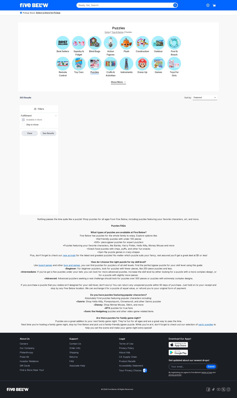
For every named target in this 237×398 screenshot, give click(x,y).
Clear (29, 133)
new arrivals (69, 255)
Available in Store (34, 119)
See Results (48, 133)
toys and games (72, 265)
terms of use (207, 372)
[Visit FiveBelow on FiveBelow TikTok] (213, 389)
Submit (211, 366)
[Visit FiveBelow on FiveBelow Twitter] (223, 389)
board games (45, 265)
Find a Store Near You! (32, 370)
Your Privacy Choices (130, 370)
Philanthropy (26, 352)
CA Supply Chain (128, 356)
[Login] (208, 5)
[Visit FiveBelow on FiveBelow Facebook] (208, 389)
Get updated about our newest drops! (189, 360)
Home (107, 32)
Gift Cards (25, 365)
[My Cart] (214, 5)
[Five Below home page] (34, 5)
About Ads (124, 352)
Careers (24, 343)
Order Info (74, 348)
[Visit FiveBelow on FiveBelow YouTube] (219, 389)
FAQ (71, 361)
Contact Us (75, 343)
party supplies (205, 324)
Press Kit (24, 356)
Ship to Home (32, 124)
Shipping (73, 352)
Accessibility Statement (131, 365)
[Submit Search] (175, 5)
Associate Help (77, 365)
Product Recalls (127, 361)
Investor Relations (29, 361)
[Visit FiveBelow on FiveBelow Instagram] (228, 389)
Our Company (27, 348)
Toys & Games (117, 32)
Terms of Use (126, 343)
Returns (73, 356)
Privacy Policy (126, 348)
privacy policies (175, 375)
